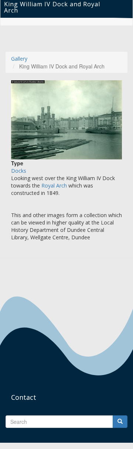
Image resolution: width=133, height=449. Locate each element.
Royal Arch (54, 185)
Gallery (19, 58)
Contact (23, 397)
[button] (66, 119)
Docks (18, 170)
